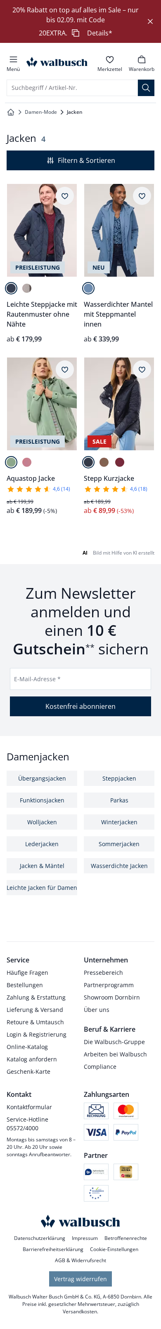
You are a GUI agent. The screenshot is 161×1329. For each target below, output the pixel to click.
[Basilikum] (11, 462)
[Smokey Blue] (88, 288)
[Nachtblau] (11, 288)
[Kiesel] (26, 288)
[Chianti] (119, 462)
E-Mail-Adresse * (37, 679)
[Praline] (104, 462)
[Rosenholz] (26, 462)
